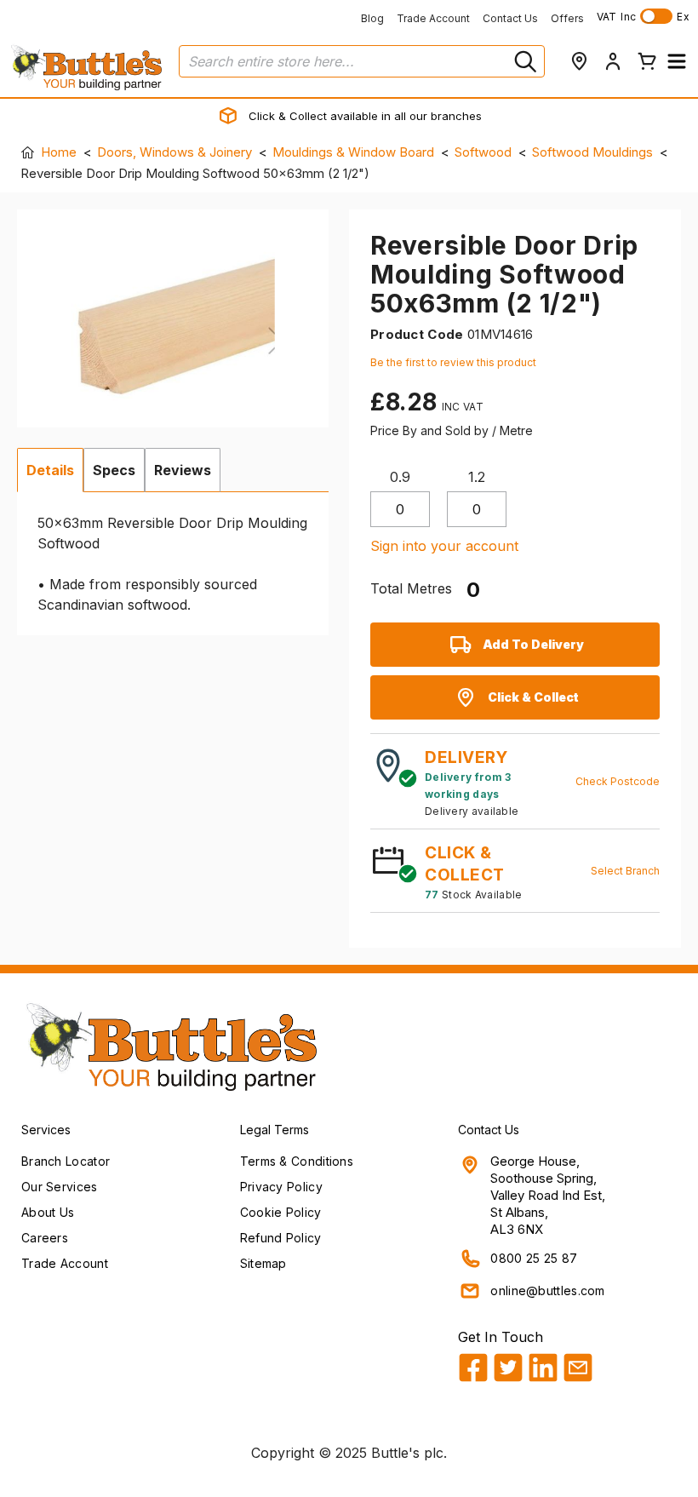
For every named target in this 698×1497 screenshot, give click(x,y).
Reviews (182, 470)
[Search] (523, 61)
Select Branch (625, 870)
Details (50, 470)
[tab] (50, 470)
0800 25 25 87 (533, 1258)
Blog (372, 18)
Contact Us (510, 18)
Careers (44, 1237)
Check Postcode (617, 781)
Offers (567, 18)
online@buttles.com (547, 1290)
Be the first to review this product (453, 362)
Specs (114, 470)
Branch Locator (65, 1161)
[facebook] (473, 1367)
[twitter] (508, 1367)
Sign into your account (444, 545)
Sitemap (263, 1263)
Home (59, 152)
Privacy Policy (281, 1186)
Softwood (483, 152)
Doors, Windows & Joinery (174, 152)
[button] (676, 61)
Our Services (59, 1186)
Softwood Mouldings (592, 152)
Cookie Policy (281, 1212)
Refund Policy (281, 1237)
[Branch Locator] (579, 61)
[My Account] (613, 61)
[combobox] (362, 61)
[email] (578, 1367)
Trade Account (433, 18)
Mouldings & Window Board (353, 152)
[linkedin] (543, 1367)
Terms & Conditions (296, 1161)
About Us (47, 1212)
